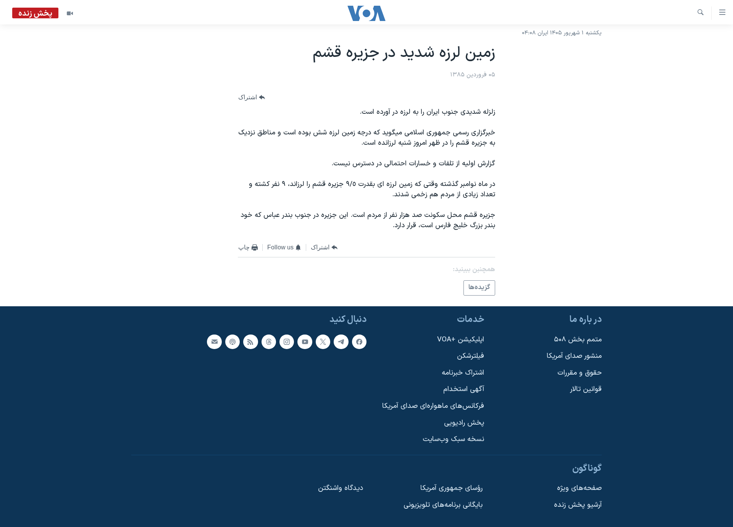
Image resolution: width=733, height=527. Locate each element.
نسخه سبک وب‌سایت (453, 439)
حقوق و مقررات (579, 372)
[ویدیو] (69, 13)
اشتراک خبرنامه (463, 372)
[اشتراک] (214, 341)
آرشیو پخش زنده (578, 505)
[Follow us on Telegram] (341, 341)
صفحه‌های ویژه (579, 488)
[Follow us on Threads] (269, 341)
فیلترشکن (470, 356)
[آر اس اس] (250, 341)
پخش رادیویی (464, 422)
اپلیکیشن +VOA (460, 339)
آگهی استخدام (463, 389)
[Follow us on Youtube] (304, 341)
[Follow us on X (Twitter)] (323, 341)
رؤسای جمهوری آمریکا (451, 488)
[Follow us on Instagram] (286, 341)
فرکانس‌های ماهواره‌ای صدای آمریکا (433, 406)
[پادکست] (232, 341)
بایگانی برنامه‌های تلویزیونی (443, 505)
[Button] (251, 97)
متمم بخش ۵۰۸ (578, 339)
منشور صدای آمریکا (574, 356)
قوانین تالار (586, 389)
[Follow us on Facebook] (359, 341)
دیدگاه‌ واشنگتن (340, 488)
